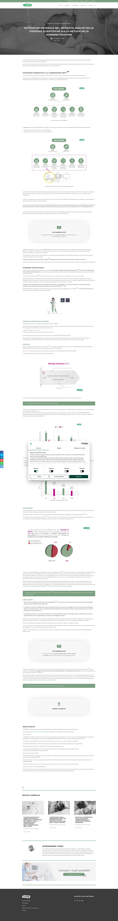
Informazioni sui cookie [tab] (79, 448)
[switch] (51, 471)
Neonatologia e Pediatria (53, 23)
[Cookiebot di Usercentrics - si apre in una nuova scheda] (82, 444)
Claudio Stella (28, 828)
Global (81, 1)
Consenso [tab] (38, 448)
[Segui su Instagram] (77, 901)
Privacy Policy (25, 903)
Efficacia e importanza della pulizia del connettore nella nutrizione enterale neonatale (84, 820)
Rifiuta (39, 476)
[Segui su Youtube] (82, 901)
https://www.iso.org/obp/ (39, 731)
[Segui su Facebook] (75, 901)
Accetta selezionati (59, 476)
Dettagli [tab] (59, 448)
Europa (93, 1)
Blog (60, 5)
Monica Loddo (80, 824)
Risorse (67, 5)
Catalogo (82, 5)
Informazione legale (26, 900)
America (87, 1)
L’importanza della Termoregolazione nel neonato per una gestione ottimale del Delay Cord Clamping (57, 820)
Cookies (23, 905)
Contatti (91, 5)
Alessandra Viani (59, 38)
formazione (75, 5)
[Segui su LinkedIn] (80, 901)
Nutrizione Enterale (66, 23)
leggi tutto (26, 831)
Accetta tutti (79, 476)
